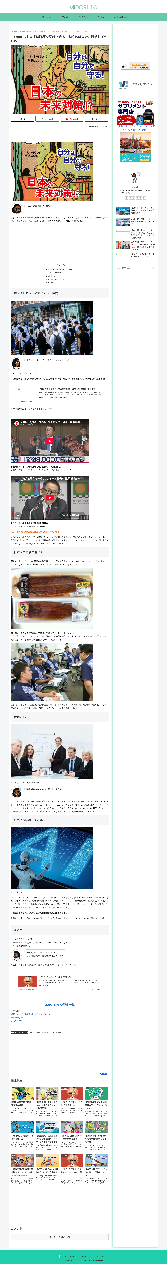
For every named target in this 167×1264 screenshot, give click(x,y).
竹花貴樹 (58, 1032)
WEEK (26, 1032)
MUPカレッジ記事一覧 (59, 1004)
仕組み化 (51, 276)
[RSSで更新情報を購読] (144, 198)
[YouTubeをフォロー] (133, 198)
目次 (56, 264)
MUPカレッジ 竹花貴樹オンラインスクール (30, 1014)
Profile (71, 1256)
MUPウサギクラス (45, 1032)
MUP (33, 1032)
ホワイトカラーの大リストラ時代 (60, 269)
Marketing (16, 1032)
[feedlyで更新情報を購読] (140, 198)
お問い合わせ (81, 1256)
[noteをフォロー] (137, 198)
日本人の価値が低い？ (56, 272)
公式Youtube (16, 1021)
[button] (96, 119)
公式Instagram (17, 1017)
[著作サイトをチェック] (126, 198)
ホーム (63, 1256)
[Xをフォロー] (130, 198)
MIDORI (135, 186)
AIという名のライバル (56, 279)
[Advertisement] (60, 134)
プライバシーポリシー (97, 1256)
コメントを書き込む (59, 1237)
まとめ (50, 282)
